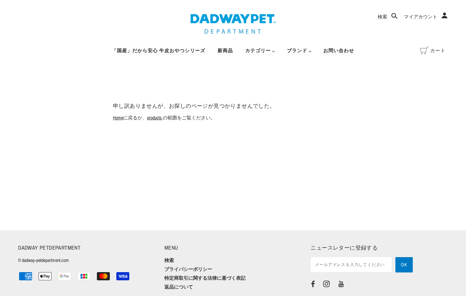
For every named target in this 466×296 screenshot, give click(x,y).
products (155, 118)
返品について (178, 287)
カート (438, 50)
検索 (383, 17)
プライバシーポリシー (188, 269)
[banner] (233, 24)
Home (118, 118)
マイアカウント (421, 17)
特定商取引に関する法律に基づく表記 (205, 278)
